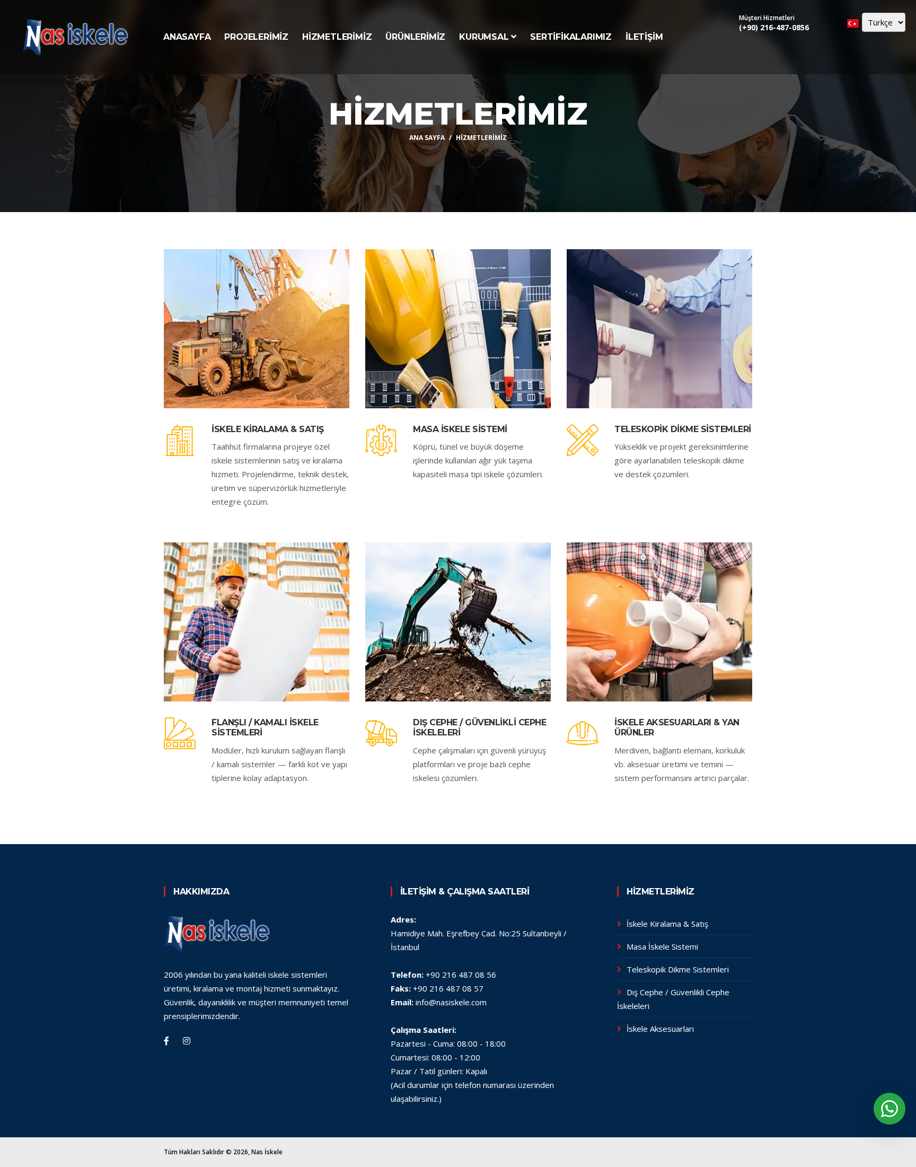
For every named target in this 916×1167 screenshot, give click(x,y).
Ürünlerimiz (415, 37)
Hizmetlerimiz (337, 37)
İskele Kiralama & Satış (268, 429)
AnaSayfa (186, 37)
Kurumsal (483, 37)
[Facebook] (166, 1040)
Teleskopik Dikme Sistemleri (682, 429)
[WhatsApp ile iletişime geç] (889, 1109)
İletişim (644, 37)
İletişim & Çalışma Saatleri (465, 892)
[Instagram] (186, 1040)
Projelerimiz (256, 37)
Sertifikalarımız (571, 37)
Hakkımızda (201, 892)
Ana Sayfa (427, 137)
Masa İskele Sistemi (460, 429)
